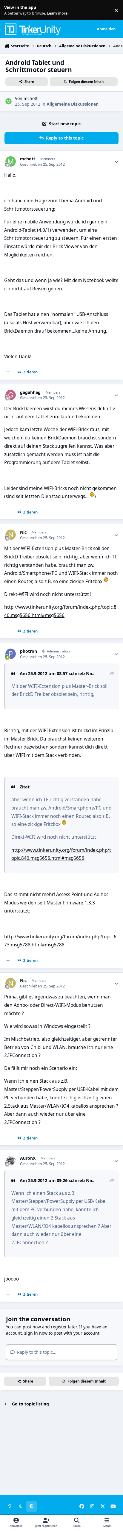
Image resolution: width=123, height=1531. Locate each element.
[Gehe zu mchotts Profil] (8, 101)
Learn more (11, 10)
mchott (31, 98)
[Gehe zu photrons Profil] (10, 654)
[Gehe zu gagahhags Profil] (10, 395)
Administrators (58, 651)
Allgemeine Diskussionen (73, 104)
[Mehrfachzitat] (8, 372)
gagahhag (30, 392)
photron (28, 651)
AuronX (28, 1158)
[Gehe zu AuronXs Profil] (10, 1161)
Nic (23, 532)
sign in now (35, 1333)
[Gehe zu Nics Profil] (10, 535)
